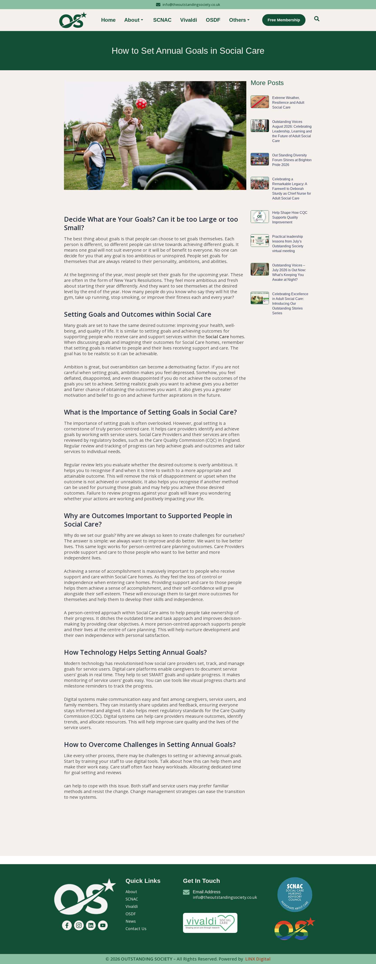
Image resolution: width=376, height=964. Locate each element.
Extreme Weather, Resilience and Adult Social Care (288, 102)
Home (108, 20)
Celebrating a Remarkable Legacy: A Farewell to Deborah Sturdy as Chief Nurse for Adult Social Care (291, 188)
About (131, 20)
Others (237, 20)
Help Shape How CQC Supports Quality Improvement (289, 217)
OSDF (213, 20)
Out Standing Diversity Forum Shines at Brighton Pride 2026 (292, 160)
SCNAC (162, 20)
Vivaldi (188, 20)
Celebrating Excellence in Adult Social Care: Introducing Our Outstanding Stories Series (290, 303)
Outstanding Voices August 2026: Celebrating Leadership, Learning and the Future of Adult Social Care (292, 131)
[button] (316, 20)
